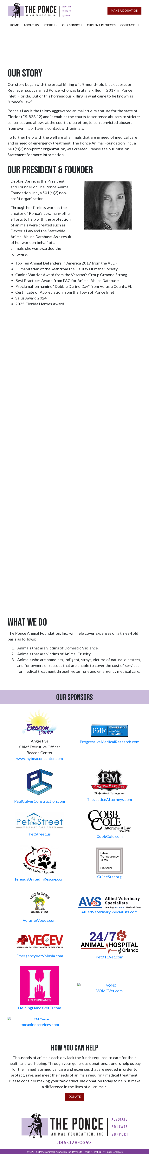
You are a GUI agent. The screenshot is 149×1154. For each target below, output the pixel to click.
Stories (49, 25)
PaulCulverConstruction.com (39, 801)
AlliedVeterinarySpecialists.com (109, 911)
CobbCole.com (109, 836)
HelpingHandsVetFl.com (39, 1007)
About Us (31, 25)
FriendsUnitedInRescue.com (39, 879)
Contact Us (129, 25)
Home (14, 25)
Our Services (72, 25)
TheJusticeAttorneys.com (109, 799)
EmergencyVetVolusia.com (39, 955)
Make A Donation (124, 10)
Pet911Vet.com (109, 957)
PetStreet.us (40, 834)
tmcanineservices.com (39, 1024)
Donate (74, 1096)
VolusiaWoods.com (39, 920)
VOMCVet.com (109, 990)
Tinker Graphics (114, 1151)
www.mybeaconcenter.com (39, 758)
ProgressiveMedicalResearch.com (109, 741)
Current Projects (101, 25)
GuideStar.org (109, 876)
